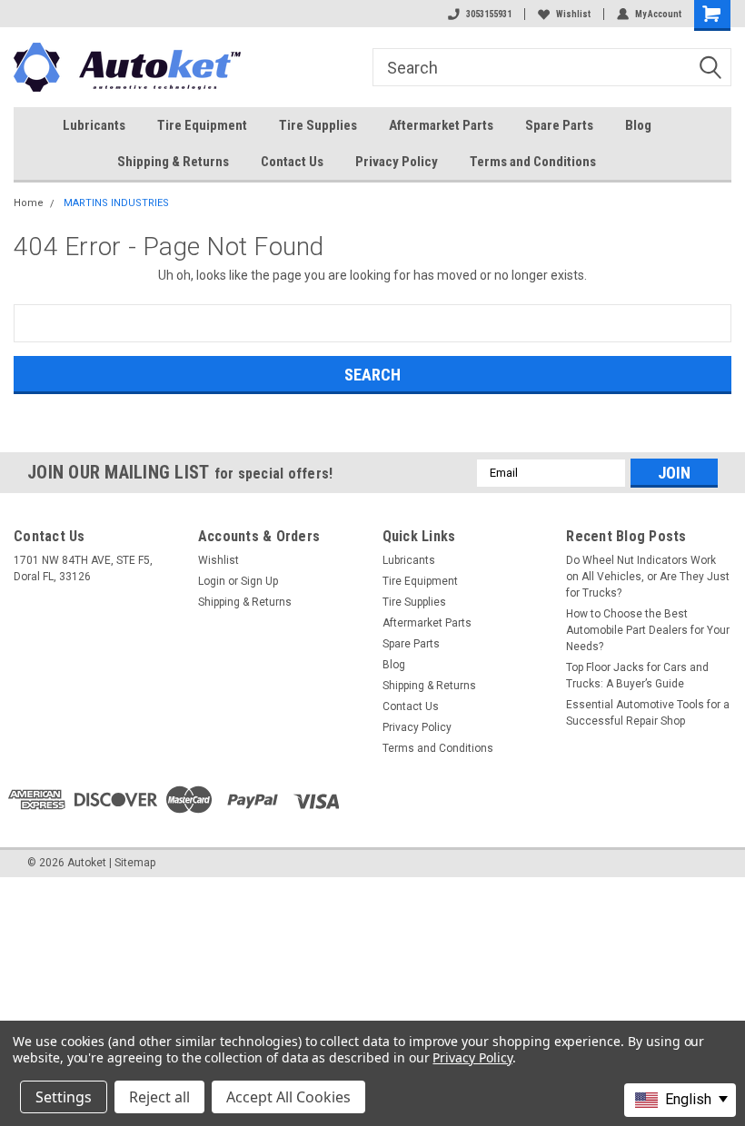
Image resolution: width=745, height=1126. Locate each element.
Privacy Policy (396, 161)
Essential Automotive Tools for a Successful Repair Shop (648, 712)
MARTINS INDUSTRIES (116, 203)
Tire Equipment (202, 125)
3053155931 (489, 14)
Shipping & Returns (173, 161)
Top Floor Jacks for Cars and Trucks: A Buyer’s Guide (637, 675)
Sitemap (134, 862)
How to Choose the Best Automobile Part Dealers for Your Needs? (648, 630)
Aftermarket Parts (441, 125)
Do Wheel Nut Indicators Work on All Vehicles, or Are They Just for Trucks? (648, 576)
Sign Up (259, 581)
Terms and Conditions (533, 161)
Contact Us (292, 161)
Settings (63, 1097)
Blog (638, 125)
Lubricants (94, 125)
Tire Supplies (318, 125)
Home (29, 203)
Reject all (159, 1097)
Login (211, 581)
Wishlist (573, 14)
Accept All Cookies (288, 1097)
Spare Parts (559, 125)
